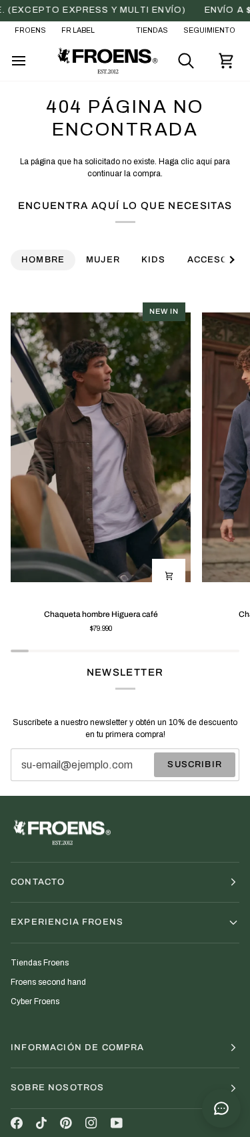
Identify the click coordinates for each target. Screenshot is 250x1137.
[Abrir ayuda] (221, 1108)
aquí (204, 161)
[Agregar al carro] (168, 575)
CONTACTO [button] (38, 882)
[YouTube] (117, 1123)
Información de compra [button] (78, 1047)
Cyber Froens (35, 1001)
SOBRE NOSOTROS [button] (57, 1087)
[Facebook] (17, 1123)
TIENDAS (152, 30)
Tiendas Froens (40, 962)
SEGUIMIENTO (209, 30)
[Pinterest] (66, 1123)
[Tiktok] (41, 1123)
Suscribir (194, 764)
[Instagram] (91, 1123)
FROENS (30, 30)
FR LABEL (78, 30)
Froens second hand (48, 982)
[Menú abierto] (31, 61)
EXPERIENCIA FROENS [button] (67, 922)
